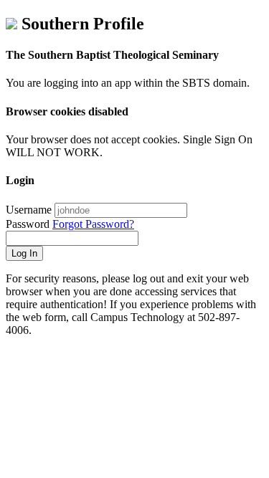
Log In (24, 253)
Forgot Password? (93, 224)
